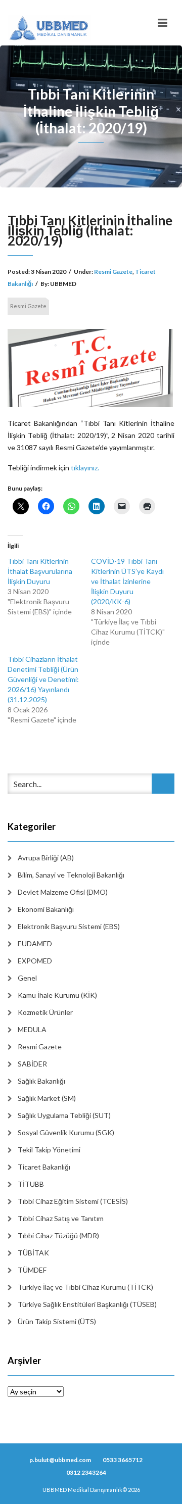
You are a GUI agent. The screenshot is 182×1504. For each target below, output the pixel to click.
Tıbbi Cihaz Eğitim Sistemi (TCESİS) (73, 1201)
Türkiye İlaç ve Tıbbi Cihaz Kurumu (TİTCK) (85, 1287)
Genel (27, 978)
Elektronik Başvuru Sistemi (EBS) (69, 926)
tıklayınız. (85, 467)
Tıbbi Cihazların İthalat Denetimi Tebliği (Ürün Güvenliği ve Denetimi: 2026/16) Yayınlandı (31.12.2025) (43, 679)
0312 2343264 (86, 1472)
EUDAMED (35, 943)
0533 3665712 (123, 1460)
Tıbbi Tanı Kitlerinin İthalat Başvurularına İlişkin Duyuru (40, 571)
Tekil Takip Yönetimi (49, 1149)
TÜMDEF (32, 1270)
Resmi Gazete (113, 271)
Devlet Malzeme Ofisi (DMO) (63, 892)
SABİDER (32, 1063)
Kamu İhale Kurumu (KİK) (57, 995)
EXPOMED (35, 960)
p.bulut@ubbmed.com (60, 1460)
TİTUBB (31, 1184)
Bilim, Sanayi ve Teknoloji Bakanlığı (71, 874)
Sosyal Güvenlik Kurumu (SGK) (66, 1132)
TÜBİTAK (33, 1252)
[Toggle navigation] (162, 22)
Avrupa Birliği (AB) (46, 857)
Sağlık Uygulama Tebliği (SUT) (64, 1115)
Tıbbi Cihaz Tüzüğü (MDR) (58, 1235)
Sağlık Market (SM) (47, 1098)
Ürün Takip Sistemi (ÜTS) (57, 1321)
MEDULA (32, 1029)
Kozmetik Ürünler (45, 1012)
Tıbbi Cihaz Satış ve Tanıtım (61, 1218)
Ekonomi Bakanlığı (46, 909)
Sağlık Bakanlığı (41, 1081)
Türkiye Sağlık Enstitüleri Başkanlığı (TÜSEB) (87, 1304)
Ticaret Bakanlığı (44, 1166)
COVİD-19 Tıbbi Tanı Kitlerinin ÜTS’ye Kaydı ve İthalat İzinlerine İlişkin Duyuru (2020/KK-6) (127, 581)
